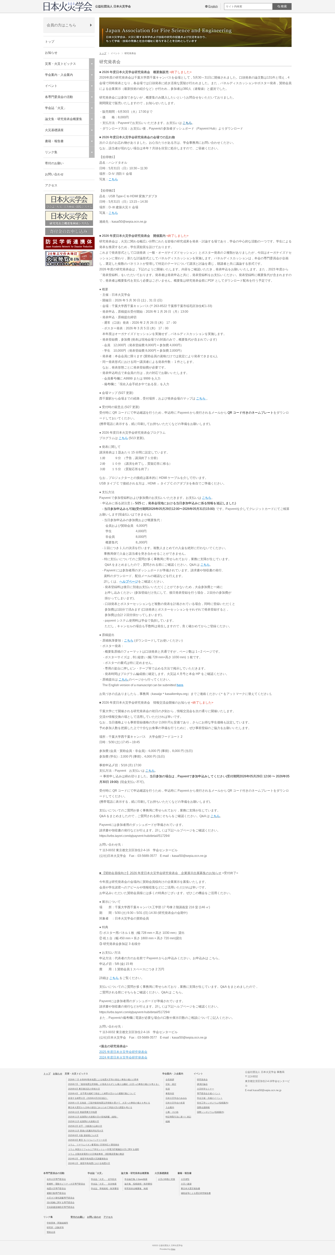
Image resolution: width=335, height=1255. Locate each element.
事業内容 (170, 1093)
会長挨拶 (170, 1079)
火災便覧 (185, 1179)
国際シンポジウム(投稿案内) (210, 1112)
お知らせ (51, 52)
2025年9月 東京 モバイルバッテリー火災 (87, 1140)
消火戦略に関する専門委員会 (60, 1202)
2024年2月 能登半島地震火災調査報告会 (88, 1158)
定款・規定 (171, 1084)
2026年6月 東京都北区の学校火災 (84, 1089)
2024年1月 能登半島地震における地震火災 (89, 1163)
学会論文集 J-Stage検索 (135, 1179)
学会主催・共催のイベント (210, 1098)
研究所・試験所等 (55, 1227)
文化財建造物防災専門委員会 (60, 1207)
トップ (49, 41)
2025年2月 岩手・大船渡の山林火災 (85, 1126)
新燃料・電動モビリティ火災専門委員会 (66, 1184)
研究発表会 (202, 1079)
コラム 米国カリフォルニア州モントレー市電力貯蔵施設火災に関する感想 (103, 1149)
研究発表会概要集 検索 (136, 1188)
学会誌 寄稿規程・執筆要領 (105, 1188)
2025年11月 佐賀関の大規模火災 (83, 1121)
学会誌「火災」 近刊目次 (104, 1179)
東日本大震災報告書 (190, 1188)
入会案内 (170, 1107)
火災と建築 (186, 1184)
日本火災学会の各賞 (175, 1103)
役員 (168, 1089)
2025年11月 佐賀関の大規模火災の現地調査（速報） (93, 1117)
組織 (168, 1121)
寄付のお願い (54, 163)
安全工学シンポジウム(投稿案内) (212, 1103)
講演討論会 (202, 1084)
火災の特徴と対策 (166, 1179)
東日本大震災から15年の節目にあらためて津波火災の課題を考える (100, 1107)
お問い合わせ (54, 174)
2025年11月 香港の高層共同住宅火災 (85, 1131)
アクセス (51, 185)
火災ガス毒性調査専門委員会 (60, 1198)
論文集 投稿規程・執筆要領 (138, 1184)
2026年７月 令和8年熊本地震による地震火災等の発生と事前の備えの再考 (103, 1079)
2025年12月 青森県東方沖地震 (82, 1112)
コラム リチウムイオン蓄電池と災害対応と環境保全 (93, 1144)
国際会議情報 (203, 1107)
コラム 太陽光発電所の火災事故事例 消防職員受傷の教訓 (96, 1154)
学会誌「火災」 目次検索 (104, 1184)
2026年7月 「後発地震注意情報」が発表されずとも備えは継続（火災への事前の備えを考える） (114, 1084)
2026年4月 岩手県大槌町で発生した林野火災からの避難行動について (102, 1093)
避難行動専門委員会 (56, 1193)
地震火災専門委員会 (56, 1188)
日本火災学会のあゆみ (176, 1098)
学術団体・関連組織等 (57, 1223)
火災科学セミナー (205, 1089)
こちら (187, 123)
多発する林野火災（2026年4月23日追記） (88, 1098)
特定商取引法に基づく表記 (178, 1117)
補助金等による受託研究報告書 (196, 1193)
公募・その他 (172, 1112)
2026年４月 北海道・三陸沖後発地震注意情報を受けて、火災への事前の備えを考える (109, 1103)
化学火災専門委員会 (56, 1179)
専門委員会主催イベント (208, 1093)
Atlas (173, 1249)
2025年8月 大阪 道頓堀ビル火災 (83, 1135)
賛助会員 (51, 1232)
